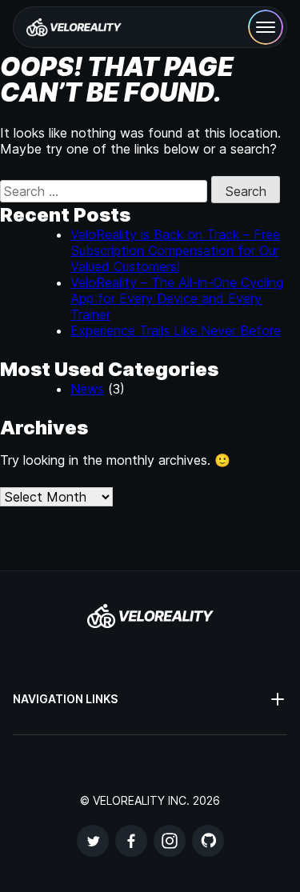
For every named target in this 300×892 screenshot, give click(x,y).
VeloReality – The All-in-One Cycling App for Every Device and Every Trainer (176, 298)
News (87, 389)
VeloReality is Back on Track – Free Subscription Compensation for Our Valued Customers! (175, 250)
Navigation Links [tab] (65, 699)
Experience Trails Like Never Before (175, 330)
